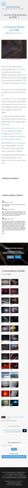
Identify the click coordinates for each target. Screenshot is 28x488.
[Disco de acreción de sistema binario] (14, 403)
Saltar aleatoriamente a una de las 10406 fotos (14, 456)
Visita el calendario (6, 274)
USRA (25, 477)
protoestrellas (20, 136)
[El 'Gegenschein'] (5, 356)
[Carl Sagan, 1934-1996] (5, 403)
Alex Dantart (19, 484)
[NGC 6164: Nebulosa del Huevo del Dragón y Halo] (5, 291)
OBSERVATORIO (11, 7)
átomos (24, 104)
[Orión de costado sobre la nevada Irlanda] (5, 338)
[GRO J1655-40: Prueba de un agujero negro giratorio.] (5, 366)
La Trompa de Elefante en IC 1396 (14, 28)
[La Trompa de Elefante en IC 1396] (5, 347)
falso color (13, 98)
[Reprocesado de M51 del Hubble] (14, 338)
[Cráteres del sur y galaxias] (5, 319)
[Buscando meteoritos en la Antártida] (5, 375)
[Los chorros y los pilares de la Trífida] (14, 347)
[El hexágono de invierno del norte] (5, 301)
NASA (10, 476)
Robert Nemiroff (10, 477)
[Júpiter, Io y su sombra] (5, 384)
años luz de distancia (17, 143)
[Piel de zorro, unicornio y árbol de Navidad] (14, 291)
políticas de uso (22, 476)
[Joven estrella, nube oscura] (14, 366)
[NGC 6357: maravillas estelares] (14, 310)
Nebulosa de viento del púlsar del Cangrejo (13, 430)
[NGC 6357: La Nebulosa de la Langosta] (14, 301)
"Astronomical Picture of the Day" (16, 474)
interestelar (5, 124)
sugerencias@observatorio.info (14, 483)
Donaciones (7, 481)
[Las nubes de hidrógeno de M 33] (5, 328)
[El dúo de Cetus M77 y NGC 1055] (14, 319)
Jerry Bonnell (20, 477)
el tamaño (10, 160)
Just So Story (20, 69)
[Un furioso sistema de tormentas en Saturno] (14, 328)
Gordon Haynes (19, 33)
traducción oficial (20, 472)
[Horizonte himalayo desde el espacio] (14, 375)
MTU (15, 477)
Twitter (18, 257)
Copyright (13, 33)
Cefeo (24, 83)
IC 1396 (24, 80)
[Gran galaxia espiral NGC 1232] (5, 310)
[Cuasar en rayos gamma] (5, 394)
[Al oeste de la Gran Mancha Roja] (14, 384)
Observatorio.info (11, 472)
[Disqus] (14, 217)
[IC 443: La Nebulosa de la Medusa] (14, 282)
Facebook (10, 257)
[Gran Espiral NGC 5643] (5, 282)
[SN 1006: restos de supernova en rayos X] (14, 356)
